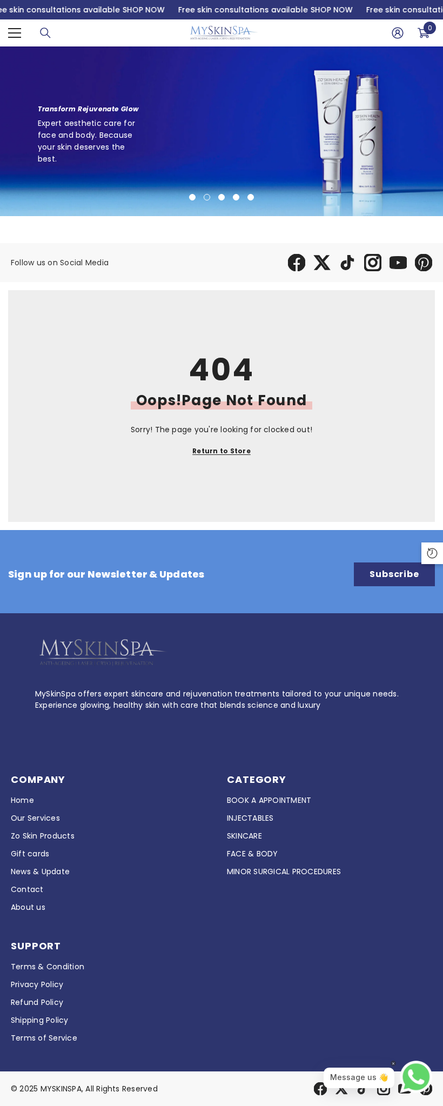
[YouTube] (398, 262)
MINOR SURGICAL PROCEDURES (284, 871)
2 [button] (207, 197)
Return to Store (221, 450)
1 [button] (192, 197)
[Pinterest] (423, 262)
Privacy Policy (37, 984)
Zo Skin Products (43, 835)
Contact (27, 889)
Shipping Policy (40, 1020)
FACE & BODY (252, 853)
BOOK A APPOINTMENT (269, 800)
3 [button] (221, 197)
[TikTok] (347, 262)
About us (28, 907)
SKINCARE (244, 835)
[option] (221, 131)
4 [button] (236, 197)
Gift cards (30, 853)
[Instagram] (372, 262)
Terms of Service (44, 1038)
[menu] (14, 32)
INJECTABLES (250, 818)
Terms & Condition (47, 966)
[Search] (45, 32)
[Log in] (398, 33)
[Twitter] (322, 262)
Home (22, 800)
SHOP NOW (143, 9)
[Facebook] (296, 262)
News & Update (40, 871)
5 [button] (250, 197)
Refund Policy (37, 1002)
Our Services (35, 818)
